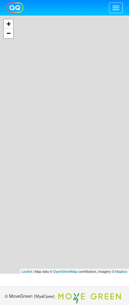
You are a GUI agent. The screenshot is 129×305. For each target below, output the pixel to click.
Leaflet (27, 271)
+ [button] (9, 24)
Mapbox (121, 271)
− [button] (9, 33)
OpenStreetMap (65, 271)
